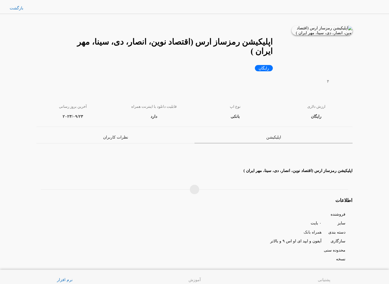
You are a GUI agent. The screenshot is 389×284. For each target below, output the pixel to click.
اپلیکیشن (273, 137)
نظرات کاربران (115, 137)
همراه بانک (313, 232)
